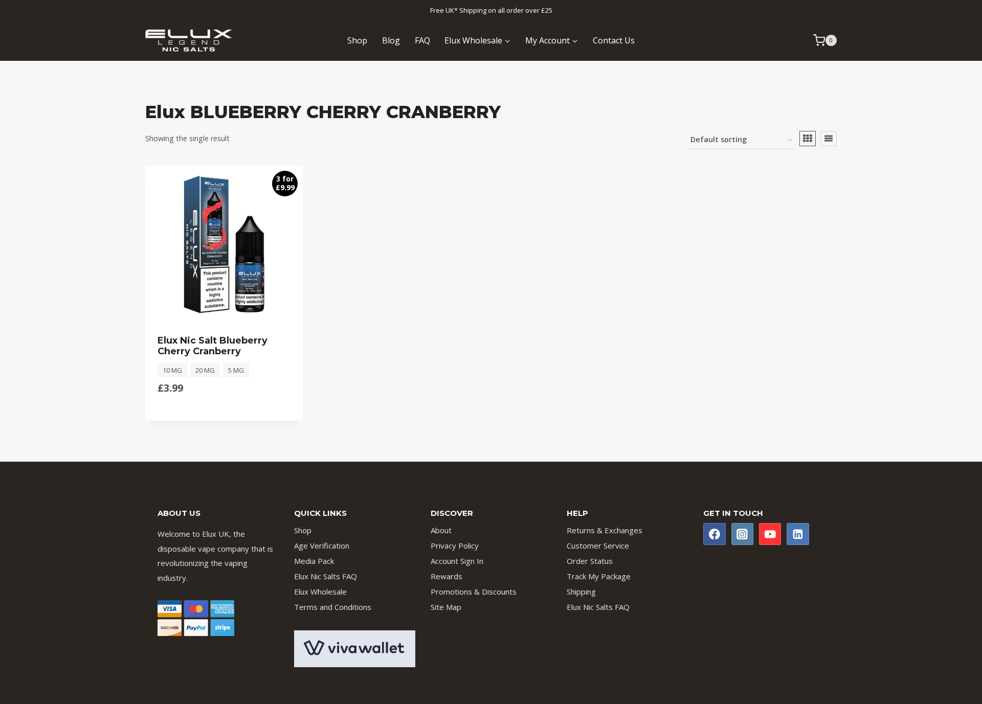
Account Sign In (457, 561)
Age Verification (321, 545)
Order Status (590, 561)
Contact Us (614, 40)
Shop (357, 40)
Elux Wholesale (320, 591)
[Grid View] (807, 138)
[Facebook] (714, 534)
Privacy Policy (455, 545)
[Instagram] (742, 534)
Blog (391, 40)
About (441, 530)
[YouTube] (770, 534)
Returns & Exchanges (604, 530)
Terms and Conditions (332, 607)
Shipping (581, 591)
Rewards (446, 576)
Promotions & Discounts (474, 591)
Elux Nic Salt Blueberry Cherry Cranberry (212, 346)
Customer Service (598, 545)
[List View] (828, 138)
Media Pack (314, 561)
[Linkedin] (798, 534)
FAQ (422, 40)
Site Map (446, 607)
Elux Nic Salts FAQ (325, 576)
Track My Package (599, 576)
